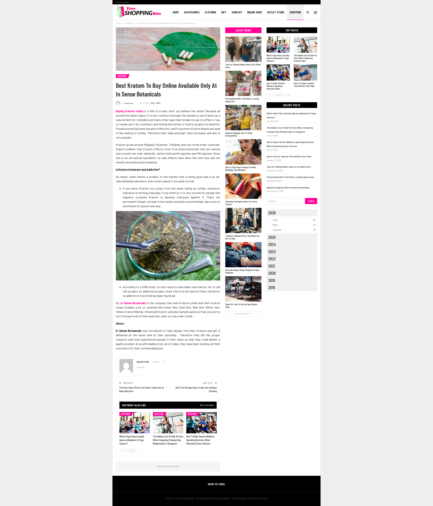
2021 (271, 265)
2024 (272, 244)
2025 (272, 237)
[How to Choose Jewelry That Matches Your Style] (305, 72)
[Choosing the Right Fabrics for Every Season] (243, 186)
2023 (272, 251)
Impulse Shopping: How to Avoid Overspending (288, 187)
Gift (223, 12)
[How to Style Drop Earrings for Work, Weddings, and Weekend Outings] (243, 152)
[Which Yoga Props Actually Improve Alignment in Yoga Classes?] (134, 422)
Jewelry (236, 12)
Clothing (210, 12)
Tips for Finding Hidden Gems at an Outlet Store (289, 166)
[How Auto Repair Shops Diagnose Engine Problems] (243, 254)
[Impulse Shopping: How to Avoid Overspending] (243, 117)
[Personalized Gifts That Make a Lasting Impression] (243, 83)
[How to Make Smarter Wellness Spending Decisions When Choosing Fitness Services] (201, 422)
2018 (271, 287)
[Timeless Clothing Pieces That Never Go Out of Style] (243, 220)
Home (176, 12)
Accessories (192, 12)
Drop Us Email (122, 2)
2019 (271, 280)
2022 (272, 258)
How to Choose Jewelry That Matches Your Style (289, 156)
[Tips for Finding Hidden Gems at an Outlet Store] (243, 49)
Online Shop (254, 12)
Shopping (295, 12)
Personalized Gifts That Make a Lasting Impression (290, 177)
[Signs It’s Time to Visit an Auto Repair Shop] (243, 289)
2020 (272, 273)
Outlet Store (275, 12)
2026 (272, 212)
